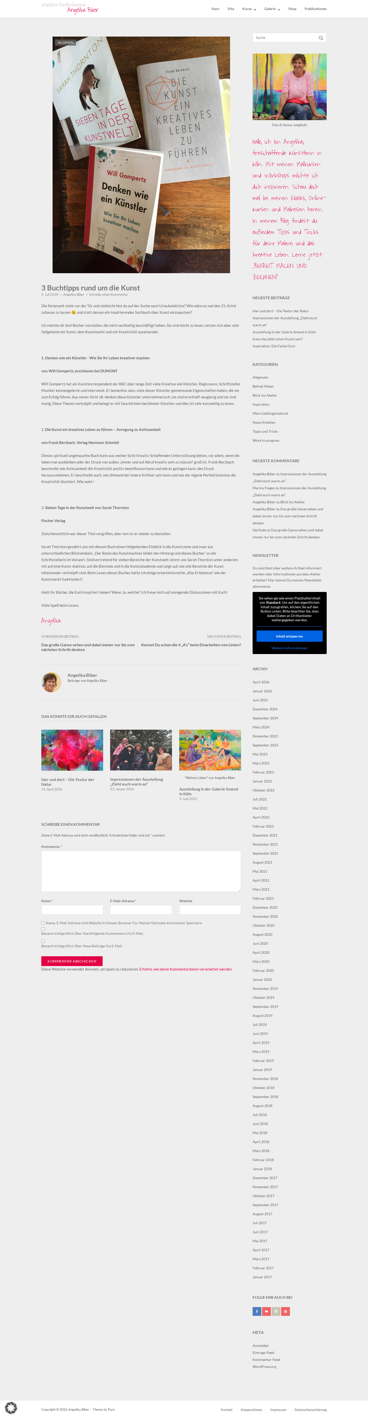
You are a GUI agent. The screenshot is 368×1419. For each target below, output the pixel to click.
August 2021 (262, 862)
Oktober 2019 (263, 997)
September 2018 (265, 1096)
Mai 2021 (260, 871)
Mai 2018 (260, 1133)
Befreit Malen (263, 386)
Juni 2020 (260, 943)
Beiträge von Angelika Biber (87, 681)
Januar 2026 (262, 691)
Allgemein (65, 42)
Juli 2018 (260, 1115)
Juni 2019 (260, 1033)
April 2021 (261, 880)
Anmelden (261, 1345)
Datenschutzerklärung (311, 1410)
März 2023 (261, 763)
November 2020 (265, 916)
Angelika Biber (73, 294)
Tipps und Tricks (265, 431)
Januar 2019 (262, 1069)
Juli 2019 (260, 1024)
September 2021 (265, 853)
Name (47, 901)
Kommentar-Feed (266, 1359)
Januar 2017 (262, 1277)
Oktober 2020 (263, 925)
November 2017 (265, 1187)
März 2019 (261, 1051)
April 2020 (261, 952)
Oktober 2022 (263, 790)
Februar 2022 (263, 826)
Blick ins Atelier (265, 395)
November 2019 (265, 988)
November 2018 (265, 1078)
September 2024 (265, 718)
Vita (231, 9)
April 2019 (261, 1042)
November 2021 (265, 844)
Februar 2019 (263, 1060)
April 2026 (261, 682)
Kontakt (227, 1410)
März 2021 (261, 889)
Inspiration (261, 404)
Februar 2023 (263, 772)
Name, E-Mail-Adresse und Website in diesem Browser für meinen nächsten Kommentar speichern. (124, 923)
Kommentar (51, 847)
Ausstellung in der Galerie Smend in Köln (284, 332)
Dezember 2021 (265, 835)
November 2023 (265, 736)
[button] (11, 1408)
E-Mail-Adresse (123, 901)
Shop (292, 9)
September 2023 (265, 745)
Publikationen (316, 9)
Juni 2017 (260, 1232)
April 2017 (261, 1250)
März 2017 (261, 1259)
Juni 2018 (260, 1124)
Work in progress (266, 440)
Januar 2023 (262, 781)
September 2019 (265, 1006)
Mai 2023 (260, 754)
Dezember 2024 (265, 709)
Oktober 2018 (263, 1087)
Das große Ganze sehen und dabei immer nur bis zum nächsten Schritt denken (288, 516)
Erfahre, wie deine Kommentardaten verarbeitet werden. (185, 969)
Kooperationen (251, 1410)
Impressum (278, 1410)
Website (185, 901)
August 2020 (262, 934)
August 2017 (262, 1214)
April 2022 (261, 817)
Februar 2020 (263, 970)
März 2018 (261, 1151)
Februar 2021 (263, 898)
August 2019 (262, 1015)
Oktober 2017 (263, 1196)
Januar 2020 (262, 979)
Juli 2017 (260, 1223)
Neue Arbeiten (264, 422)
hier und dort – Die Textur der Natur (281, 311)
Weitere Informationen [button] (289, 648)
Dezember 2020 (265, 907)
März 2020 (261, 961)
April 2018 (261, 1142)
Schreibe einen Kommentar (108, 294)
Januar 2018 (262, 1169)
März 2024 (261, 727)
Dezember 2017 (265, 1178)
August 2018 (262, 1105)
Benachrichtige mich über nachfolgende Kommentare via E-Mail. (92, 933)
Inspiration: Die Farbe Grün (274, 346)
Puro (111, 1409)
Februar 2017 (263, 1268)
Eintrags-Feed (263, 1352)
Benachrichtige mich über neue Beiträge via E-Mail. (82, 946)
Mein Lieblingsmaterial (270, 413)
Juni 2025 (260, 700)
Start (215, 9)
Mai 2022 (260, 808)
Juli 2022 (260, 799)
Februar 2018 (263, 1160)
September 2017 (265, 1205)
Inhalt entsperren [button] (289, 636)
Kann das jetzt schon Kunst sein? (278, 339)
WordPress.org (264, 1366)
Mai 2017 (260, 1241)
